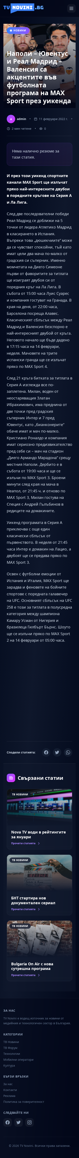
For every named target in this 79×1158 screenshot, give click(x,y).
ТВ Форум (10, 1048)
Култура (9, 1065)
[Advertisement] (39, 691)
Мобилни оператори (18, 1060)
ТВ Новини (11, 1042)
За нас (8, 1084)
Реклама (9, 1096)
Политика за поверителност (23, 1102)
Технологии (11, 1054)
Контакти (10, 1090)
